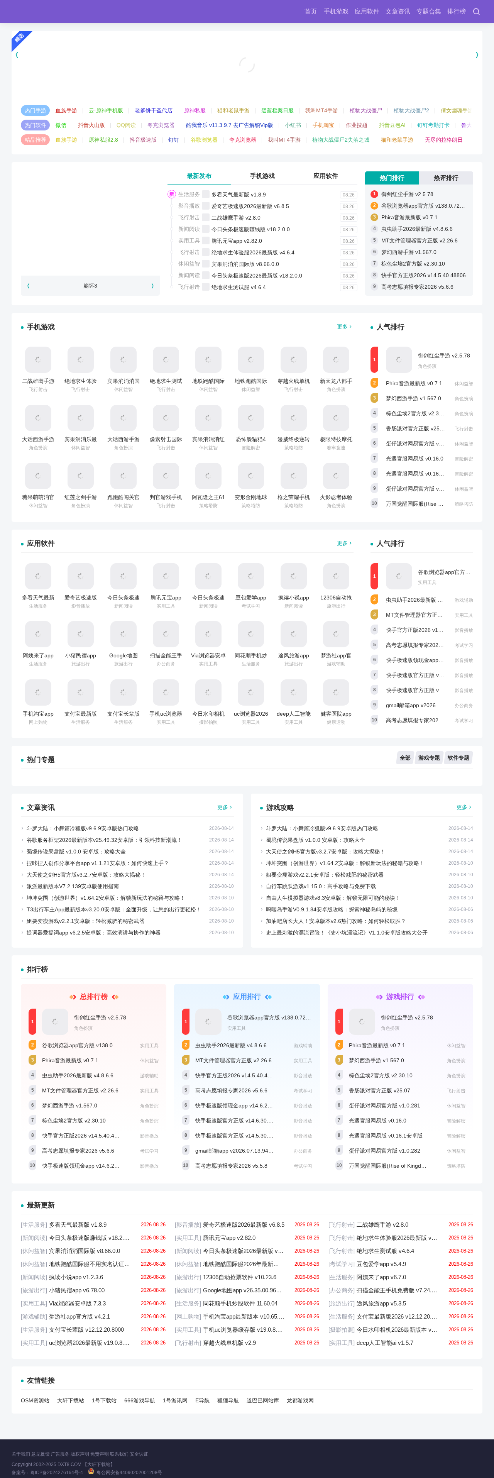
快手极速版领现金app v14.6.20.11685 (432, 660)
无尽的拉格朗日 (444, 140)
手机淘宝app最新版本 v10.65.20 (247, 1316)
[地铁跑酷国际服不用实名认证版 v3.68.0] (208, 360)
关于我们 (21, 1454)
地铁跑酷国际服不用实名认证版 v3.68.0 (93, 1264)
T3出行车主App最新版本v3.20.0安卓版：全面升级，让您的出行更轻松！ (114, 909)
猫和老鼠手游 (233, 110)
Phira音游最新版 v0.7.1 (409, 217)
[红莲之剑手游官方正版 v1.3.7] (81, 476)
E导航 (202, 1400)
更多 (342, 326)
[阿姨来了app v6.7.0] (38, 634)
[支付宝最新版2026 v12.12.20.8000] (81, 692)
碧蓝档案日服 (277, 110)
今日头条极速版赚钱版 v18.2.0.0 (250, 229)
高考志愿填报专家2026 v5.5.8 (422, 720)
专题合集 (428, 11)
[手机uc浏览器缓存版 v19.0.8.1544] (166, 692)
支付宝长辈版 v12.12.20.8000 (93, 1329)
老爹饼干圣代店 (154, 110)
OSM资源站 (35, 1400)
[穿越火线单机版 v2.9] (294, 360)
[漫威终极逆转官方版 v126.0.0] (294, 418)
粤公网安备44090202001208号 (129, 1472)
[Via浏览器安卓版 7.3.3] (208, 634)
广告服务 (60, 1454)
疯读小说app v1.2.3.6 (93, 1277)
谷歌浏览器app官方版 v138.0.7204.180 (429, 206)
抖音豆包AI (392, 125)
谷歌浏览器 (204, 140)
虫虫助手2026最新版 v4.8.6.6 (417, 229)
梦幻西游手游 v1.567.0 (408, 252)
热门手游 (35, 110)
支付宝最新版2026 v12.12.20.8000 (400, 1316)
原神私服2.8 (103, 140)
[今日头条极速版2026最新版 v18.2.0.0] (208, 576)
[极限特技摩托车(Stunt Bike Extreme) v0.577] (336, 418)
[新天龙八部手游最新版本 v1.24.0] (336, 360)
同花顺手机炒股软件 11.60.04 (247, 1303)
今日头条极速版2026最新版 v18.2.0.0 (256, 276)
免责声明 (99, 1454)
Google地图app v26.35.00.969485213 (247, 1290)
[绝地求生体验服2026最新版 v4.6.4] (81, 360)
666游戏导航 (139, 1400)
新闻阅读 (189, 229)
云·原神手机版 (106, 110)
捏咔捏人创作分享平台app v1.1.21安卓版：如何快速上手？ (98, 863)
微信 (61, 125)
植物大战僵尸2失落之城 (340, 140)
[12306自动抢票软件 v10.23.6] (336, 576)
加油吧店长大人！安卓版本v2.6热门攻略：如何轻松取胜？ (336, 921)
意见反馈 (40, 1454)
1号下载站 (104, 1400)
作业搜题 (356, 125)
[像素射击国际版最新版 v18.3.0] (166, 418)
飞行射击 (189, 217)
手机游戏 (336, 11)
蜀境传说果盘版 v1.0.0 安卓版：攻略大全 (76, 851)
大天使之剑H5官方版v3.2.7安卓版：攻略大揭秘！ (86, 875)
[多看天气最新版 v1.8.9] (38, 576)
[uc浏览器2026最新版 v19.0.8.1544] (251, 692)
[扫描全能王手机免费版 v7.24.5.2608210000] (166, 634)
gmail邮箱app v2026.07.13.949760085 (433, 705)
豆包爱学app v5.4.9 (400, 1264)
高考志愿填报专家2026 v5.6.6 (417, 287)
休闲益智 (189, 264)
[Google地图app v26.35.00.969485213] (123, 634)
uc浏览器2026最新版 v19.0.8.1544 (93, 1342)
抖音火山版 (91, 125)
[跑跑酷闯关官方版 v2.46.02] (123, 476)
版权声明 (80, 1454)
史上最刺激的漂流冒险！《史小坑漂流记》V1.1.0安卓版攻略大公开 (347, 932)
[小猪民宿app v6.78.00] (81, 634)
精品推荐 (35, 140)
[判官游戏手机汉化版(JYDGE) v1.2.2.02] (166, 476)
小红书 (293, 125)
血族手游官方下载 (247, 77)
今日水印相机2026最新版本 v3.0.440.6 (400, 1329)
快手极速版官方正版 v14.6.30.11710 (430, 675)
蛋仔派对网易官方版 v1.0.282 (421, 489)
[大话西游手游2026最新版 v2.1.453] (38, 418)
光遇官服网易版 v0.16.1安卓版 (423, 474)
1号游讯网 (175, 1400)
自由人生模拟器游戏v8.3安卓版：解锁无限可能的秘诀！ (333, 898)
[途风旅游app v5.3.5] (294, 634)
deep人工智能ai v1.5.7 (400, 1342)
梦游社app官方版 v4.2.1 (93, 1316)
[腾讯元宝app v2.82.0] (166, 576)
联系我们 (119, 1454)
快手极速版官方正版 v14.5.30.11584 (430, 690)
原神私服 (195, 110)
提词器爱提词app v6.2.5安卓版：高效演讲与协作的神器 (94, 932)
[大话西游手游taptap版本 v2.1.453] (123, 418)
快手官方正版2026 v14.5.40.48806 (423, 275)
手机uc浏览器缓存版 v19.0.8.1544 (247, 1329)
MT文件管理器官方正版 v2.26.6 (419, 240)
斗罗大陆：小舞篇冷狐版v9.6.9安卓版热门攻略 (83, 828)
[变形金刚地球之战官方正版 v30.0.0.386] (251, 476)
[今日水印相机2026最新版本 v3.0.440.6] (208, 692)
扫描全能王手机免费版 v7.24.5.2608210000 (400, 1290)
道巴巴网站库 (263, 1400)
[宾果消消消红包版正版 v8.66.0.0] (208, 418)
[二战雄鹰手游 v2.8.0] (38, 360)
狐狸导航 (228, 1400)
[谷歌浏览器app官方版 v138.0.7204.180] (399, 576)
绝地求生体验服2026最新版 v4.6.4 (252, 252)
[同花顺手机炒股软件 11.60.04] (251, 634)
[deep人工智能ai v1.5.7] (294, 692)
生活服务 (189, 194)
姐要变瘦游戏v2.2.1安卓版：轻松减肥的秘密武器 (85, 921)
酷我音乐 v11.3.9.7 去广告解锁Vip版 (229, 125)
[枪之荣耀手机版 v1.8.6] (294, 476)
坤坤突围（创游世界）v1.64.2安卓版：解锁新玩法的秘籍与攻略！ (106, 898)
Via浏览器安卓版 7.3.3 (93, 1303)
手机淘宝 (323, 125)
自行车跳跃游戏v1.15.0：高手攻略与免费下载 (321, 886)
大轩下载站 (70, 1400)
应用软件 (367, 11)
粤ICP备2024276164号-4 (56, 1472)
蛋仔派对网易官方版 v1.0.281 (421, 443)
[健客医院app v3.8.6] (336, 692)
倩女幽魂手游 (457, 110)
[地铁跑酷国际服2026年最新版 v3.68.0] (251, 360)
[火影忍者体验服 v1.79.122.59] (336, 476)
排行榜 (456, 11)
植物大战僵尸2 (411, 110)
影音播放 (189, 206)
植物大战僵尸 (366, 110)
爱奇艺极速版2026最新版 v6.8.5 (250, 206)
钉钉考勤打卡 (433, 125)
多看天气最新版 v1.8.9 (238, 194)
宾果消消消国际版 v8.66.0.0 (245, 264)
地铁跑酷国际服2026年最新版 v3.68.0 (247, 1264)
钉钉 (173, 140)
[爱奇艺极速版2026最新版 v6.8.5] (81, 576)
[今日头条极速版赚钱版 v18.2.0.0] (123, 576)
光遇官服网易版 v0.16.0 (414, 458)
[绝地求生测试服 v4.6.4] (166, 360)
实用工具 (189, 240)
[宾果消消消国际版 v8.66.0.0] (123, 360)
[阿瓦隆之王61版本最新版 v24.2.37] (208, 476)
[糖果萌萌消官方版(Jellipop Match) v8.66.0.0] (38, 476)
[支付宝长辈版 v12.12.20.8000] (123, 692)
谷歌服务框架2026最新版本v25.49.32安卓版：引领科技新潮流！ (104, 840)
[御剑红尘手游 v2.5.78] (399, 360)
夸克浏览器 (160, 125)
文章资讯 (398, 11)
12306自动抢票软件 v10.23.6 (247, 1277)
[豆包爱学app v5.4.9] (251, 576)
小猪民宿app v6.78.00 (93, 1290)
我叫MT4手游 (321, 110)
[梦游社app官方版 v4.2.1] (336, 634)
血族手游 (66, 110)
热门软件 (35, 125)
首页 (311, 11)
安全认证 (139, 1454)
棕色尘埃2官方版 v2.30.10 (413, 264)
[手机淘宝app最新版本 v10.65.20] (38, 692)
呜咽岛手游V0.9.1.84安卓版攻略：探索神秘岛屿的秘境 (332, 909)
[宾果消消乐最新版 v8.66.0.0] (81, 418)
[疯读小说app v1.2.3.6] (294, 576)
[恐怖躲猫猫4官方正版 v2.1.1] (251, 418)
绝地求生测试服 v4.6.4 (238, 287)
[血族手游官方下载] (247, 54)
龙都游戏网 (300, 1400)
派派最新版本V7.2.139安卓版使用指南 (73, 886)
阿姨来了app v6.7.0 (400, 1277)
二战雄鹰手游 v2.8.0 (236, 218)
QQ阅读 (126, 125)
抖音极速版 (143, 140)
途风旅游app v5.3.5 (400, 1303)
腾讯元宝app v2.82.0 (236, 241)
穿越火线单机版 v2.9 (247, 1342)
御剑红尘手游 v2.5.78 (407, 194)
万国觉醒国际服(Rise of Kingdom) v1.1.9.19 (439, 504)
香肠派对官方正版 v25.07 (416, 428)
